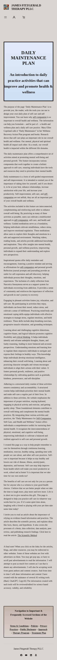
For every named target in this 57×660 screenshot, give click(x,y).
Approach (42, 629)
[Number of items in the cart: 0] (24, 17)
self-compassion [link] (40, 117)
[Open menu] (5, 17)
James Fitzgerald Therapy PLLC (26, 7)
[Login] (14, 17)
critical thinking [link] (23, 337)
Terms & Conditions (19, 626)
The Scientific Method (27, 535)
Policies (34, 626)
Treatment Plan (39, 633)
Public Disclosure (28, 629)
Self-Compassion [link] (43, 418)
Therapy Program (21, 633)
